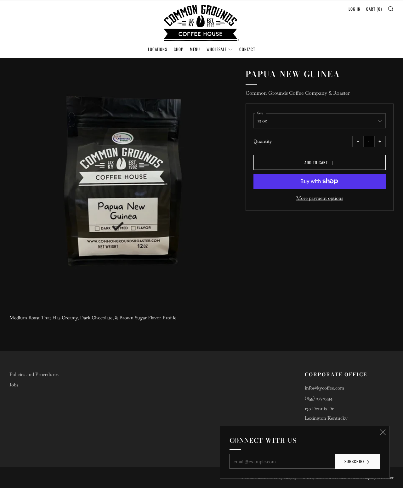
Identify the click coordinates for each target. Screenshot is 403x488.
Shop (178, 49)
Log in (354, 9)
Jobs (13, 385)
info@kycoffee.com (324, 388)
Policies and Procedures (34, 374)
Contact (247, 49)
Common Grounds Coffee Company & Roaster (298, 93)
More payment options (319, 198)
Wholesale (217, 49)
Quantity (262, 141)
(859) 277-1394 (318, 398)
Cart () (374, 9)
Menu (195, 49)
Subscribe (354, 461)
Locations (157, 49)
